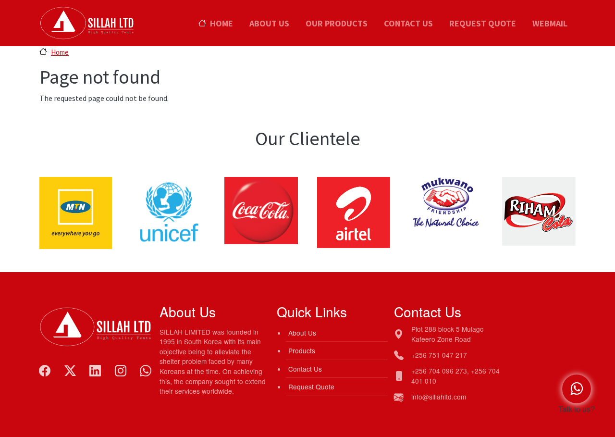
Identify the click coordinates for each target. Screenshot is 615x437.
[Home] (87, 10)
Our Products (337, 23)
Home (221, 23)
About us (269, 23)
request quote (311, 386)
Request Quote (482, 23)
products (301, 350)
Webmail (549, 23)
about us (302, 332)
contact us (305, 369)
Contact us (408, 23)
